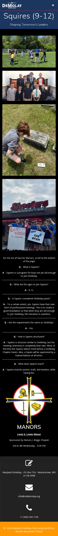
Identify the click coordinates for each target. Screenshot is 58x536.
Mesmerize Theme (33, 531)
